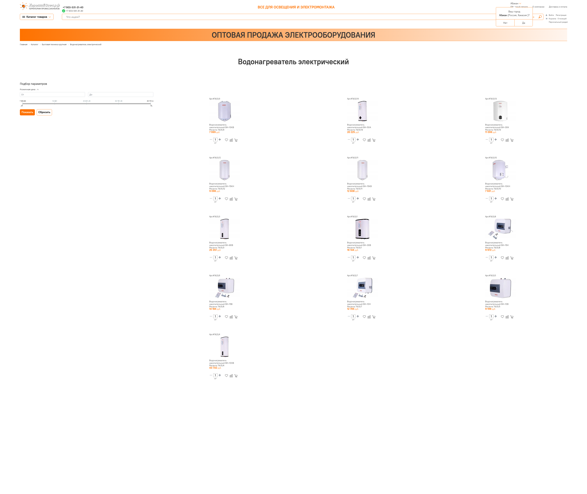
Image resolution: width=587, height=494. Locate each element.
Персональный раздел (558, 22)
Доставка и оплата (558, 6)
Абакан (514, 3)
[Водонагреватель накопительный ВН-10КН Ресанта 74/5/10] (500, 170)
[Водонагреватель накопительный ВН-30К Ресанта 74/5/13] (500, 111)
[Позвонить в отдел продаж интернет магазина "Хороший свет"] (62, 3)
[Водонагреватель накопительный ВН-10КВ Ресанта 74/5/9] (224, 111)
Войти (551, 15)
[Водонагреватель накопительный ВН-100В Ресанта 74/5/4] (224, 347)
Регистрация (561, 15)
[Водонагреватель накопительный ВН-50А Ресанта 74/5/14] (362, 111)
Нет (505, 22)
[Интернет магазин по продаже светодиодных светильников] (39, 6)
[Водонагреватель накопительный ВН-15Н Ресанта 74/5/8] (500, 229)
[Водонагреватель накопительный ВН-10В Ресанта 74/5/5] (500, 288)
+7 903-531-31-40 (72, 7)
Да (523, 22)
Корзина (552, 18)
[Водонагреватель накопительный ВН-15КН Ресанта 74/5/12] (224, 170)
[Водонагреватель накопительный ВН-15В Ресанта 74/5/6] (224, 288)
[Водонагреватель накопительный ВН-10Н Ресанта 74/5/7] (362, 288)
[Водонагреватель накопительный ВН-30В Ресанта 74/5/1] (362, 229)
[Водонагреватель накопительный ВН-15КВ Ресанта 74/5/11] (362, 170)
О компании (538, 6)
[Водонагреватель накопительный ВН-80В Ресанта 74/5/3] (224, 229)
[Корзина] (236, 140)
